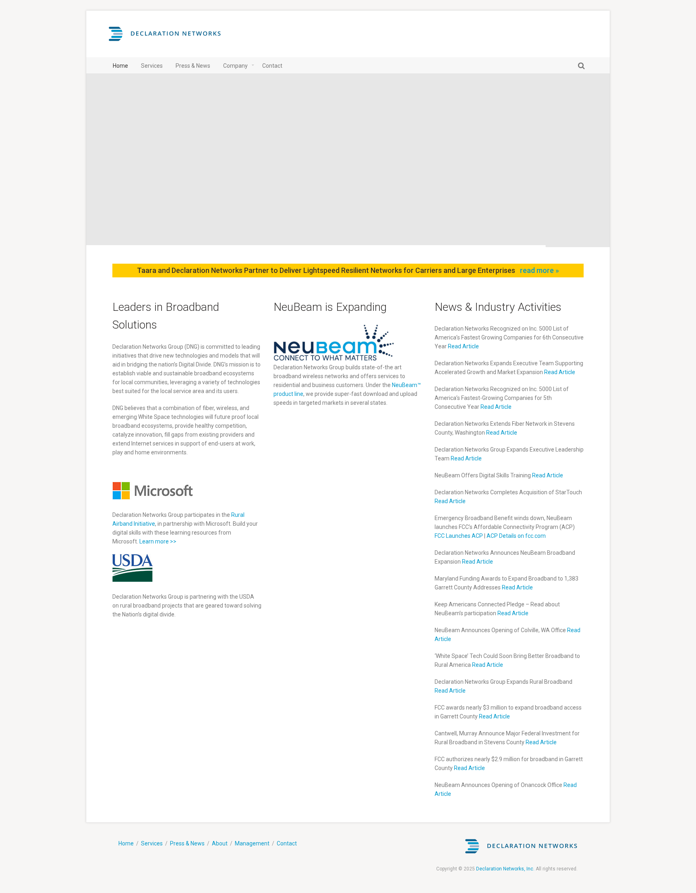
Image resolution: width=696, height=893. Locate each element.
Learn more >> (157, 541)
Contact (287, 843)
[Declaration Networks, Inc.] (164, 38)
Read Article (463, 346)
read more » (539, 270)
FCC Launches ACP (459, 536)
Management (252, 843)
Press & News (187, 843)
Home (126, 843)
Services (152, 843)
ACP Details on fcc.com (516, 536)
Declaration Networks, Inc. (505, 869)
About (220, 843)
